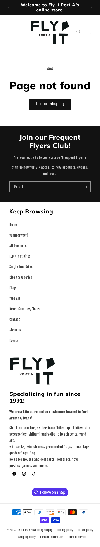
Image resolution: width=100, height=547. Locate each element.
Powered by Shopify (42, 529)
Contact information (51, 537)
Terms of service (77, 537)
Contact (14, 319)
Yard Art (14, 298)
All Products (18, 246)
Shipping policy (27, 537)
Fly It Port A (23, 529)
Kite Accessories (20, 277)
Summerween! (19, 235)
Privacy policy (65, 530)
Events (14, 341)
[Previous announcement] (8, 7)
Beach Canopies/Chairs (24, 309)
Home (13, 225)
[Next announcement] (91, 7)
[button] (9, 32)
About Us (15, 330)
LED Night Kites (20, 256)
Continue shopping (50, 104)
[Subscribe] (85, 186)
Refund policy (85, 530)
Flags (13, 288)
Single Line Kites (21, 267)
